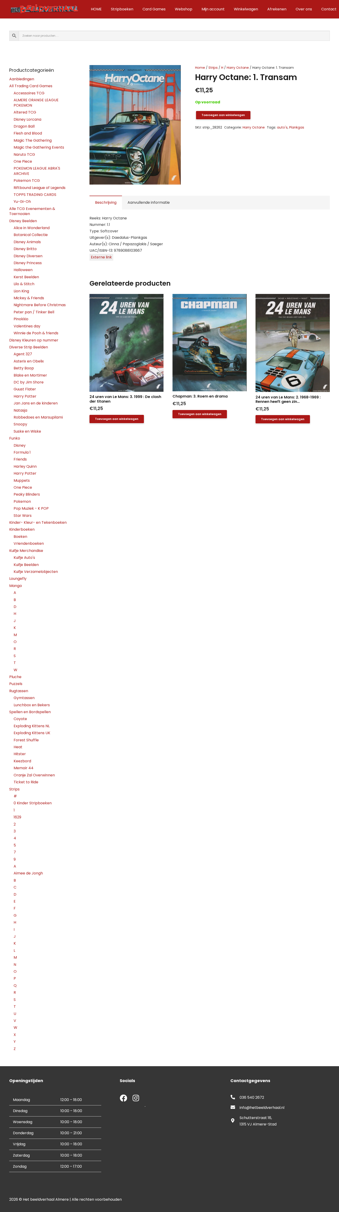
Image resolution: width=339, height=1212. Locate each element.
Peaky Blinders (27, 494)
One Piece (23, 161)
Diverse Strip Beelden (28, 347)
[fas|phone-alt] (235, 1097)
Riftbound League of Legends (39, 187)
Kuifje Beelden (26, 564)
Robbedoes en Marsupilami (38, 417)
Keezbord (22, 761)
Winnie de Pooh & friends (36, 333)
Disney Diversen (28, 256)
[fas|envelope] (235, 1107)
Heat (18, 747)
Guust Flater (25, 389)
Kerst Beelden (26, 277)
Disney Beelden (23, 221)
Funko (14, 438)
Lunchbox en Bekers (32, 705)
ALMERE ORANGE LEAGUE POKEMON (36, 102)
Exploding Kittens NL (32, 726)
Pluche (15, 676)
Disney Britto (25, 248)
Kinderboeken (22, 529)
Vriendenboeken (29, 543)
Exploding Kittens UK (32, 733)
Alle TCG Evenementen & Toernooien (32, 211)
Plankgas (296, 127)
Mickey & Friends (29, 298)
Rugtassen (18, 691)
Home (200, 67)
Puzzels (15, 683)
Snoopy (20, 424)
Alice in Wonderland (32, 227)
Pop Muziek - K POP (31, 508)
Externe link (101, 257)
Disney (20, 445)
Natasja (20, 410)
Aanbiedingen (21, 79)
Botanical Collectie (31, 234)
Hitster (20, 754)
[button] (173, 72)
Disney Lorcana (27, 119)
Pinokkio (21, 319)
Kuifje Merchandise (26, 550)
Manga (15, 585)
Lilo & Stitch (24, 284)
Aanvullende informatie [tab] (149, 202)
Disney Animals (27, 242)
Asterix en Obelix (29, 361)
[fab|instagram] (136, 1098)
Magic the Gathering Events (39, 147)
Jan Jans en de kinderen (36, 403)
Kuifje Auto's (24, 557)
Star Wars (23, 515)
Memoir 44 (23, 768)
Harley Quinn (25, 466)
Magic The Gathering (33, 140)
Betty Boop (24, 368)
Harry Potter (25, 396)
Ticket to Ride (26, 782)
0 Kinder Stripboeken (33, 803)
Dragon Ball (24, 126)
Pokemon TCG (27, 180)
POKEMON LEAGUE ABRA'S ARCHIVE (37, 171)
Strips (213, 67)
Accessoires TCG (29, 93)
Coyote (20, 718)
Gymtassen (24, 697)
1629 (17, 817)
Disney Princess (28, 263)
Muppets (22, 480)
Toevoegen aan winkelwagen (223, 115)
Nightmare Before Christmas (40, 305)
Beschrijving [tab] (105, 202)
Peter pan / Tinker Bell (34, 312)
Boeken (20, 536)
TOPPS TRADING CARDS (35, 194)
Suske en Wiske (27, 431)
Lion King (21, 291)
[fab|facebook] (123, 1098)
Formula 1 (22, 452)
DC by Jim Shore (29, 382)
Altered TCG (25, 112)
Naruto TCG (24, 154)
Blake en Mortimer (30, 375)
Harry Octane (238, 67)
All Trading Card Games (30, 86)
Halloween (23, 269)
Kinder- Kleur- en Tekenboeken (38, 522)
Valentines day (27, 326)
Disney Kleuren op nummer (33, 340)
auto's (282, 127)
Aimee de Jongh (28, 873)
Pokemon (22, 501)
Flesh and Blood (28, 133)
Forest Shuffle (26, 740)
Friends (20, 459)
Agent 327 (23, 354)
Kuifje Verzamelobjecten (36, 571)
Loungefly (18, 578)
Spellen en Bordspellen (30, 712)
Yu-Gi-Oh (22, 201)
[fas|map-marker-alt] (235, 1121)
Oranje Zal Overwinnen (34, 775)
